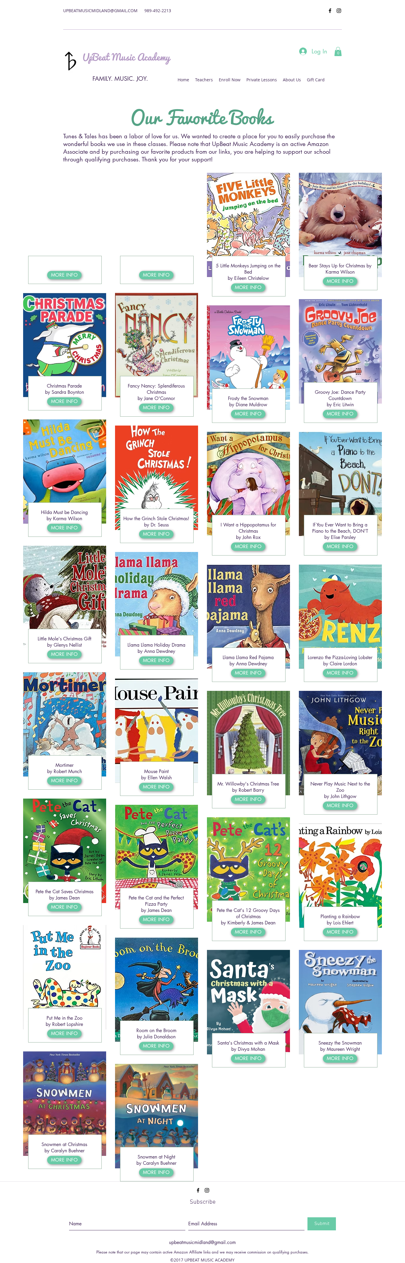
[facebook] (330, 11)
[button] (338, 51)
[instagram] (339, 11)
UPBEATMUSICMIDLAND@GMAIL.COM (100, 10)
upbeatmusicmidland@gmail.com (202, 1242)
